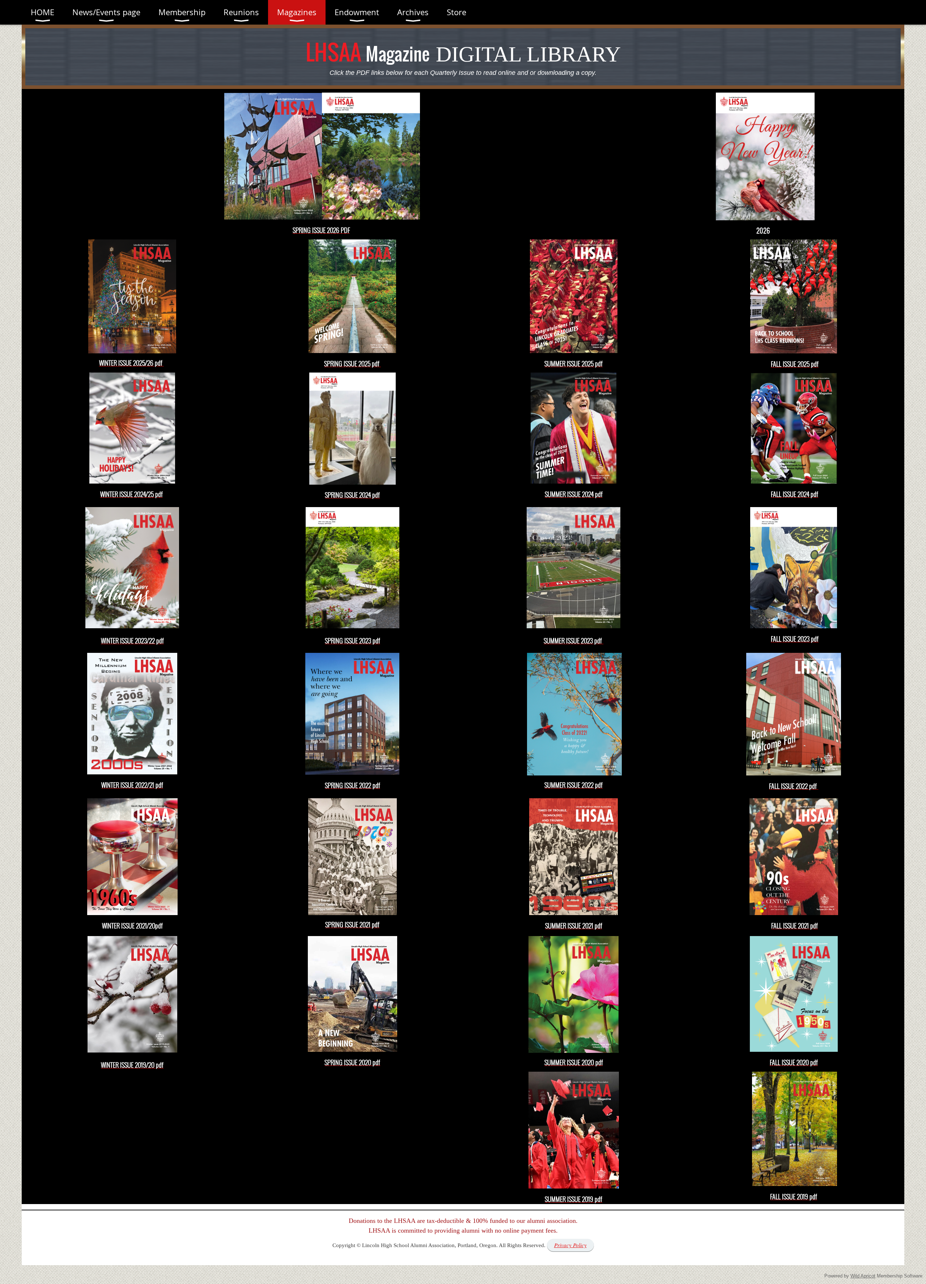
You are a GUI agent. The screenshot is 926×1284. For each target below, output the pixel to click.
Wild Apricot (862, 1276)
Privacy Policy (570, 1245)
